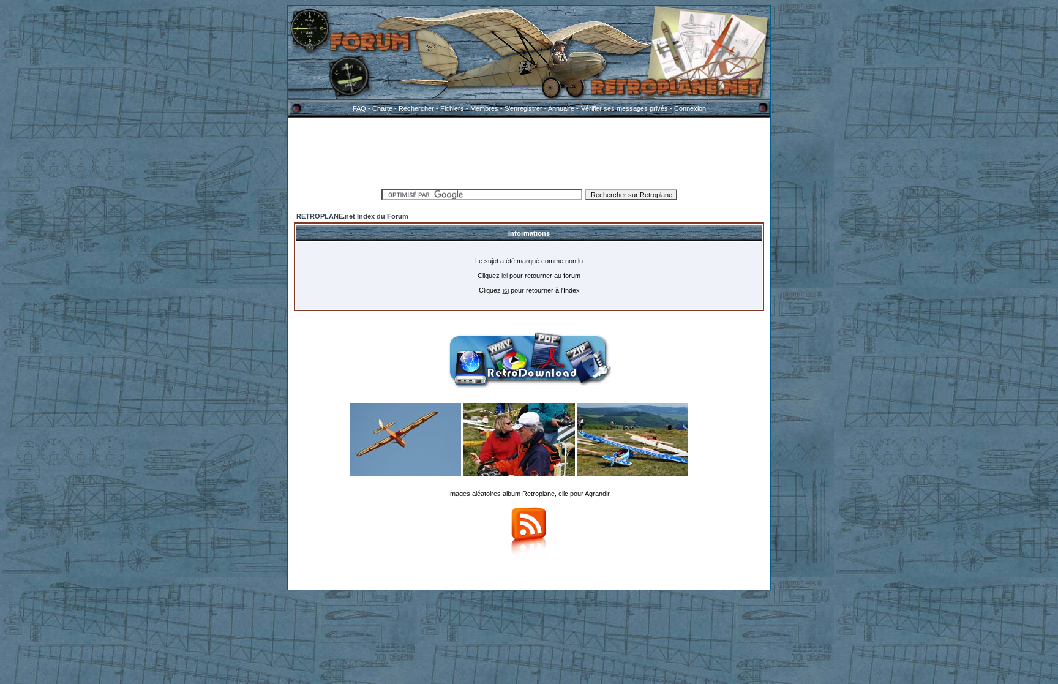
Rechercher (416, 108)
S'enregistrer (523, 108)
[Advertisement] (529, 151)
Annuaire (561, 108)
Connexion (690, 108)
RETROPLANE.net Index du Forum (352, 216)
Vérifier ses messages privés (624, 108)
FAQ (359, 108)
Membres (484, 108)
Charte (382, 108)
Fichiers (452, 108)
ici (504, 275)
